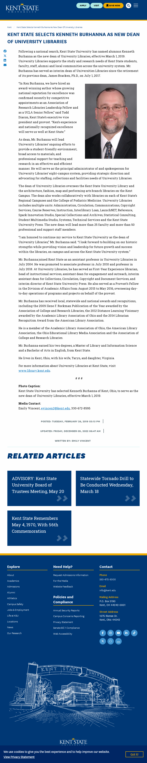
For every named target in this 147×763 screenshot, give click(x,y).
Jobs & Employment (18, 610)
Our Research (14, 633)
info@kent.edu (107, 590)
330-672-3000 (107, 579)
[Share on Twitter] (5, 56)
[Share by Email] (5, 65)
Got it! (134, 754)
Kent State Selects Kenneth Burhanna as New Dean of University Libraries (49, 27)
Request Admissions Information (70, 575)
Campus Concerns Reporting (68, 616)
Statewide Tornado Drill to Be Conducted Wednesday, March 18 (107, 485)
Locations (12, 621)
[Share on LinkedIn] (5, 60)
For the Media (60, 581)
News (10, 627)
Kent (9, 27)
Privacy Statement (63, 622)
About (10, 575)
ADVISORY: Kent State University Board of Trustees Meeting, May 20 (38, 485)
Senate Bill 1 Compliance (66, 628)
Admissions (13, 586)
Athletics (12, 598)
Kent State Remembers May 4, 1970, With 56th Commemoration (35, 524)
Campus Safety (15, 604)
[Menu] (136, 5)
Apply (83, 5)
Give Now (114, 5)
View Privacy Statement (19, 756)
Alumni (11, 592)
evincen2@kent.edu (55, 408)
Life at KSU (12, 615)
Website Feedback (63, 586)
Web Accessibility (62, 634)
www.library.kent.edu (34, 370)
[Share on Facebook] (5, 51)
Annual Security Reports (66, 610)
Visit (96, 5)
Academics (13, 581)
